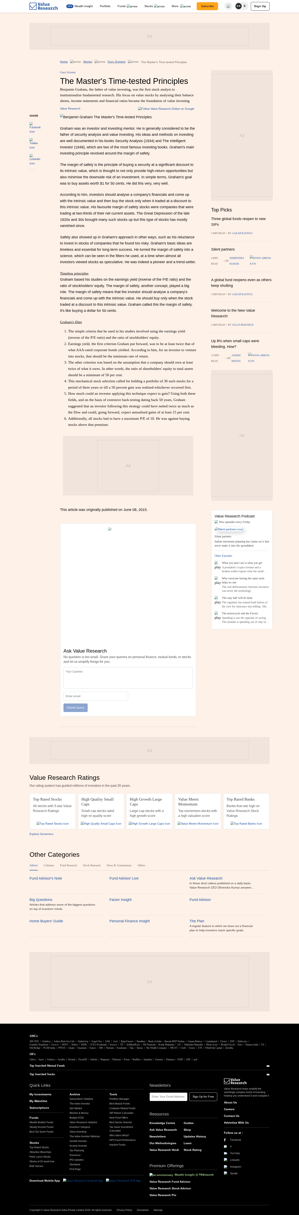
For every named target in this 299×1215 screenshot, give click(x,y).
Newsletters (158, 1136)
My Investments (40, 1094)
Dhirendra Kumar (237, 261)
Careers (229, 1109)
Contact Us (231, 1115)
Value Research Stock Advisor (170, 1188)
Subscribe (207, 6)
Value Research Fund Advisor (170, 1181)
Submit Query (75, 707)
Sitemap (158, 1210)
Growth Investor (78, 1141)
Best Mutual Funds (119, 1103)
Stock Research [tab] (91, 865)
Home (64, 61)
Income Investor (78, 1145)
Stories (87, 61)
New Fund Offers (118, 1117)
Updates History (195, 1136)
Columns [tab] (49, 865)
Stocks (148, 6)
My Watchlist (38, 1101)
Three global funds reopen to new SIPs (238, 222)
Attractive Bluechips (40, 1152)
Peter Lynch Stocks (40, 1156)
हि (245, 6)
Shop (187, 1129)
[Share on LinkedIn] (34, 158)
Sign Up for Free (203, 1096)
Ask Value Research (163, 1129)
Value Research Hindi (164, 1149)
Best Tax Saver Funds (41, 1131)
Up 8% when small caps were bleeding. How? (235, 344)
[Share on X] (33, 142)
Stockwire (75, 1164)
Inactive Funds (117, 1144)
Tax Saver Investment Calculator (121, 1129)
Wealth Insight (83, 6)
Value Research (70, 108)
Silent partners (223, 249)
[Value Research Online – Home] (43, 6)
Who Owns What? (119, 1135)
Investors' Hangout (80, 1127)
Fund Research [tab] (68, 865)
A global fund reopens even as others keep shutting (241, 283)
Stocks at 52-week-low (41, 1161)
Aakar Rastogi (242, 233)
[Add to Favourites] (32, 175)
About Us (230, 1102)
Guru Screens (116, 61)
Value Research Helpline (83, 1122)
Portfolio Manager (119, 1099)
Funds (122, 6)
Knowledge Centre (162, 1123)
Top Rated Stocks (39, 1147)
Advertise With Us (236, 1122)
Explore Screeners (41, 834)
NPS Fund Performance (122, 1140)
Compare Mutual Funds (122, 1108)
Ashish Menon (236, 358)
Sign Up (260, 6)
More (175, 6)
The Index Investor (80, 1103)
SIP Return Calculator (121, 1113)
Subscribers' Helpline (81, 1099)
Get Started (76, 1108)
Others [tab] (141, 865)
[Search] (228, 6)
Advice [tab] (33, 865)
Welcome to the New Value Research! (233, 313)
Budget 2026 (77, 1117)
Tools (113, 1094)
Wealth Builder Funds (41, 1122)
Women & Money (79, 1113)
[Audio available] (261, 261)
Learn (188, 1143)
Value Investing (78, 1131)
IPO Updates (77, 1159)
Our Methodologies (163, 1143)
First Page (75, 1169)
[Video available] (260, 358)
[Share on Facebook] (35, 126)
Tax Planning (77, 1150)
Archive (75, 1094)
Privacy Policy (124, 1210)
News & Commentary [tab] (119, 865)
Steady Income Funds (41, 1127)
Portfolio (105, 6)
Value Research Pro (163, 1195)
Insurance (75, 1155)
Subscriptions (39, 1107)
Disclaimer (143, 1210)
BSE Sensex (36, 1166)
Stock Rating (193, 1149)
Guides (189, 1123)
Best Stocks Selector (120, 1122)
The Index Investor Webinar (85, 1136)
